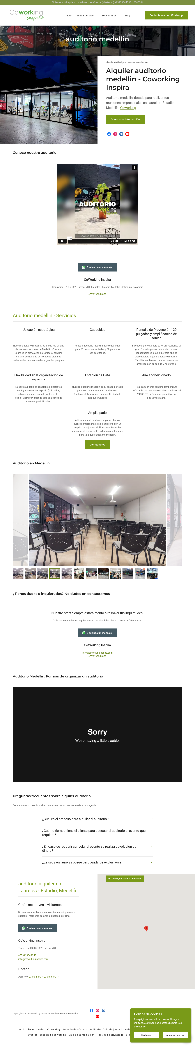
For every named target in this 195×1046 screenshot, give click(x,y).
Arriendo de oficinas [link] (74, 1029)
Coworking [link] (53, 1029)
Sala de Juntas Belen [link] (81, 1034)
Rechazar (146, 1035)
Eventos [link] (32, 1034)
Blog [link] (127, 15)
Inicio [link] (68, 15)
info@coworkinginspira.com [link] (97, 652)
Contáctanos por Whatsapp (166, 15)
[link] (26, 15)
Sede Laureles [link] (36, 1029)
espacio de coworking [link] (53, 1034)
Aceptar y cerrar (175, 1035)
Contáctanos (97, 444)
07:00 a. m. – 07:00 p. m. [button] (42, 976)
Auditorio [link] (95, 1029)
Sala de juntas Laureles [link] (117, 1029)
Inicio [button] (22, 1029)
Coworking (128, 108)
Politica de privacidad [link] (110, 1034)
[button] (86, 15)
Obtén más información (125, 119)
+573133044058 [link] (97, 294)
